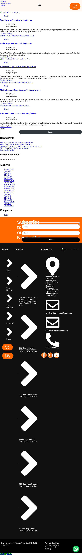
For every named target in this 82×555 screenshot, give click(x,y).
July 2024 (7, 204)
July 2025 (7, 194)
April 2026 (8, 177)
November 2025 (9, 186)
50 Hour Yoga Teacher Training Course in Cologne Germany (20, 146)
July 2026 (7, 171)
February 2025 (9, 202)
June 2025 (7, 196)
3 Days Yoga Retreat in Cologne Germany (14, 148)
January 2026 (8, 183)
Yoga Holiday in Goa (7, 150)
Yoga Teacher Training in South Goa (16, 20)
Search (2, 129)
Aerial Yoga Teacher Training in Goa (16, 43)
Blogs (6, 16)
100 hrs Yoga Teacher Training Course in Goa (15, 144)
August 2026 (8, 169)
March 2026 (8, 179)
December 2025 (9, 184)
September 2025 (9, 190)
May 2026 (7, 175)
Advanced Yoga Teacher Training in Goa (18, 67)
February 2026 (9, 181)
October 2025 (9, 188)
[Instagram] (50, 355)
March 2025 (8, 200)
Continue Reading (6, 33)
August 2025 (8, 192)
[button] (40, 5)
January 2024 (8, 206)
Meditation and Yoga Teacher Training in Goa (20, 90)
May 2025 (7, 198)
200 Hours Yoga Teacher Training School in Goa (16, 142)
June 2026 (7, 173)
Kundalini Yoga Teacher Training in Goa (18, 113)
